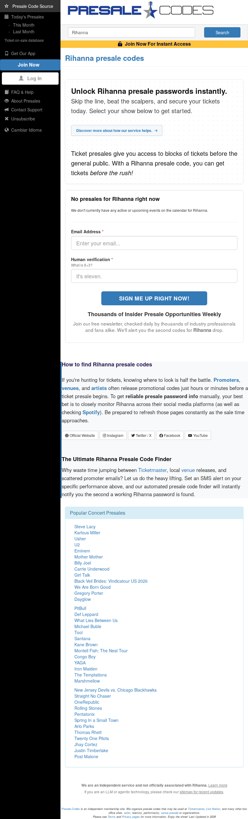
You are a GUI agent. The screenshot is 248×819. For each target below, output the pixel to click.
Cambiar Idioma (25, 130)
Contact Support (25, 109)
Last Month (23, 31)
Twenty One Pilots (91, 738)
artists (99, 387)
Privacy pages (131, 817)
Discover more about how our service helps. (114, 130)
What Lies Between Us (96, 620)
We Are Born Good (92, 587)
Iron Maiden (85, 669)
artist (127, 813)
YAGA (80, 663)
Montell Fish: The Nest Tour (101, 650)
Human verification (92, 259)
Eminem (82, 551)
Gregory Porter (88, 593)
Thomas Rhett (88, 732)
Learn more (217, 785)
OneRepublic (86, 702)
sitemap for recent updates (201, 791)
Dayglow (82, 599)
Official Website (82, 435)
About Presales (24, 101)
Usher (80, 539)
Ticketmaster (152, 469)
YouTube (200, 435)
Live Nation (213, 809)
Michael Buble (87, 626)
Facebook (171, 435)
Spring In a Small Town (96, 720)
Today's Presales (26, 17)
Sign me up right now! (154, 298)
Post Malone (86, 756)
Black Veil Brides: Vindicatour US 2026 (111, 581)
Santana (82, 638)
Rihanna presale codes (104, 58)
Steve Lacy (85, 526)
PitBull (80, 608)
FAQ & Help (21, 92)
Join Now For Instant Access (157, 43)
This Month (23, 25)
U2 (77, 545)
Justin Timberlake (91, 750)
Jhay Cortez (85, 744)
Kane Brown (86, 644)
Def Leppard (86, 614)
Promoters (226, 379)
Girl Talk (82, 575)
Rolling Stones (88, 708)
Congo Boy (85, 657)
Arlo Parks (84, 726)
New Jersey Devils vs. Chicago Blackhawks (115, 690)
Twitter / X (143, 435)
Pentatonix (84, 714)
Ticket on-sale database (24, 40)
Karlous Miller (87, 532)
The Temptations (90, 675)
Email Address (87, 231)
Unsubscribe (22, 119)
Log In (33, 78)
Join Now (30, 64)
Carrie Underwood (91, 569)
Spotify (91, 412)
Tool (78, 632)
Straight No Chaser (92, 696)
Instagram (114, 435)
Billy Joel (82, 563)
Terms (112, 817)
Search (222, 32)
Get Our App (22, 53)
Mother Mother (88, 557)
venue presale (169, 813)
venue (188, 469)
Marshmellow (87, 681)
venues (70, 387)
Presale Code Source (31, 6)
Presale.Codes (70, 809)
